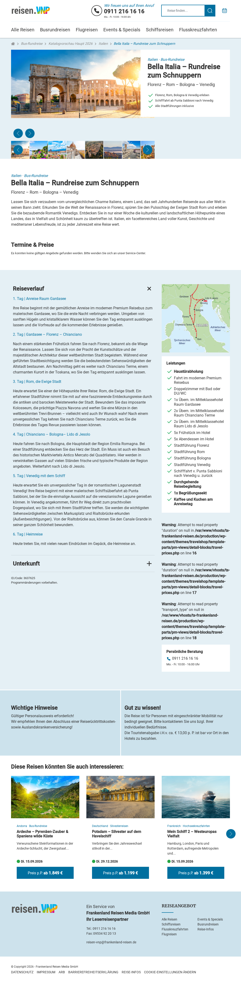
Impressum (46, 972)
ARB (62, 972)
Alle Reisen (22, 30)
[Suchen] (210, 10)
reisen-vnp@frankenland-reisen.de (111, 942)
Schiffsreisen (159, 30)
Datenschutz (22, 972)
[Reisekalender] (224, 10)
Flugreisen (87, 30)
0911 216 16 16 (124, 11)
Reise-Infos (205, 929)
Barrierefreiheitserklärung (93, 972)
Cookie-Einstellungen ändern (170, 972)
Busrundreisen (55, 30)
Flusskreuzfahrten (198, 30)
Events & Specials (121, 30)
